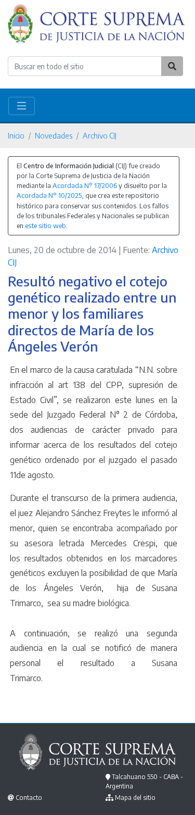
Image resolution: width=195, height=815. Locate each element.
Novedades (53, 135)
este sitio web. (46, 225)
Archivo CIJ (99, 135)
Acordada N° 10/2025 (49, 195)
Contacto (29, 797)
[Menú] (21, 106)
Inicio (16, 135)
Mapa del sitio (135, 797)
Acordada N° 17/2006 (85, 185)
